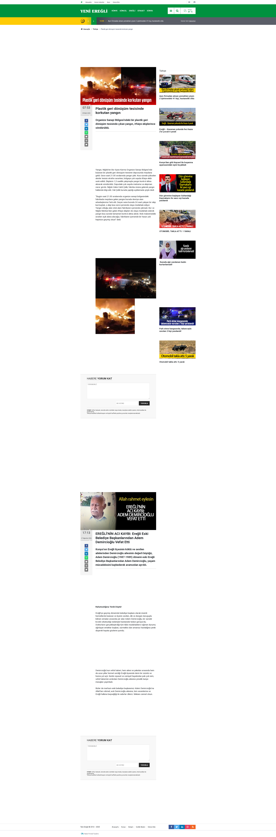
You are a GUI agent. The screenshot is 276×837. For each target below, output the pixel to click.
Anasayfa (115, 827)
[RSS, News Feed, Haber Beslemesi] (193, 827)
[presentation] (88, 21)
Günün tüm (188, 21)
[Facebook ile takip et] (171, 827)
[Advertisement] (68, 62)
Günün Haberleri (99, 2)
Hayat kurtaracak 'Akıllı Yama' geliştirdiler (123, 21)
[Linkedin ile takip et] (182, 827)
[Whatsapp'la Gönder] (86, 132)
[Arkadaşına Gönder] (86, 136)
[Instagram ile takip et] (187, 827)
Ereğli (132, 11)
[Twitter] (86, 124)
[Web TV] (189, 2)
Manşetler (88, 2)
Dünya (150, 11)
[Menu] (171, 11)
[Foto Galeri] (194, 2)
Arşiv (108, 2)
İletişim (130, 827)
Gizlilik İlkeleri (140, 827)
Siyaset (141, 11)
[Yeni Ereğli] (93, 11)
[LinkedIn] (86, 128)
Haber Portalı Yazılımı (91, 834)
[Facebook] (86, 120)
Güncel (123, 11)
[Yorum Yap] (86, 144)
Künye (115, 11)
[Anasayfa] (81, 2)
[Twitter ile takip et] (176, 827)
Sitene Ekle (116, 2)
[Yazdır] (86, 140)
